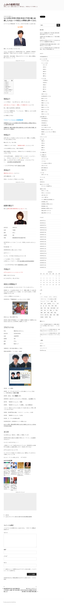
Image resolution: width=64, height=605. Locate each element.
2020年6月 (42, 239)
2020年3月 (42, 246)
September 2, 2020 (22, 264)
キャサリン (9, 516)
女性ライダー (44, 174)
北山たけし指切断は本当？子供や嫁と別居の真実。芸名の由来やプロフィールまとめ (27, 471)
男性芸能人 (43, 206)
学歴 (52, 305)
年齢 (48, 308)
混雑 (51, 310)
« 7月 (41, 289)
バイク (41, 172)
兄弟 (41, 303)
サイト (5, 562)
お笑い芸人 (43, 195)
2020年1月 (42, 251)
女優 (19, 516)
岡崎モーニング (44, 102)
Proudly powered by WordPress (9, 602)
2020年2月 (42, 248)
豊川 (44, 73)
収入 (17, 516)
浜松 (44, 87)
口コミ (53, 303)
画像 (41, 312)
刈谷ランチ (43, 94)
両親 (52, 301)
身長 (54, 314)
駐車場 (42, 317)
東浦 (44, 71)
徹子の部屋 (43, 167)
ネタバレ (55, 296)
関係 (31, 516)
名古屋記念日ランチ (45, 96)
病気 (45, 312)
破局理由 (26, 516)
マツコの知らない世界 (45, 163)
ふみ (11, 16)
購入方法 (46, 314)
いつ (41, 296)
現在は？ (7, 82)
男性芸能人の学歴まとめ (46, 208)
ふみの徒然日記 (12, 4)
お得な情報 (42, 116)
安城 (44, 69)
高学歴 (46, 317)
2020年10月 (42, 229)
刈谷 (44, 67)
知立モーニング (44, 109)
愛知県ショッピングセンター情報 (48, 131)
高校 (50, 317)
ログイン (41, 343)
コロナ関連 (42, 152)
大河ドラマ (43, 165)
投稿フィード (42, 345)
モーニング (43, 63)
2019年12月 (42, 253)
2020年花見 (43, 120)
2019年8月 (42, 262)
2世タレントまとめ (45, 192)
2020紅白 (43, 156)
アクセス (46, 296)
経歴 (51, 312)
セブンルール (44, 158)
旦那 (41, 310)
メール (5, 556)
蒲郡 (42, 147)
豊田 (44, 75)
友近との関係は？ (9, 89)
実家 (56, 305)
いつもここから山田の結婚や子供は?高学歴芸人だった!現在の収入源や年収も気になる (14, 471)
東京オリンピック (43, 184)
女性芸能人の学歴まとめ (46, 203)
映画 (42, 134)
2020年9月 (42, 232)
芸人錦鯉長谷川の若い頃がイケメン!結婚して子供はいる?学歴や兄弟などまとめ (7, 486)
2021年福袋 (43, 125)
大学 (57, 303)
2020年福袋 (43, 118)
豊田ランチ (43, 111)
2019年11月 (42, 255)
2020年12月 (42, 225)
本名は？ (7, 85)
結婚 (29, 516)
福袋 (48, 312)
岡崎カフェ (43, 100)
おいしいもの (42, 58)
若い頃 (42, 314)
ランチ (42, 78)
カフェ (41, 139)
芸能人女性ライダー (45, 210)
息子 (57, 308)
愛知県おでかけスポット (46, 129)
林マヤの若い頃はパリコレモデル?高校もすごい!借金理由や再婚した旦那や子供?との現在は (7, 472)
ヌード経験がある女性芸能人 (47, 199)
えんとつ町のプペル (45, 127)
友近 (15, 516)
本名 (22, 516)
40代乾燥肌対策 (43, 56)
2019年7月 (42, 265)
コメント (6, 532)
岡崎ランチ (43, 105)
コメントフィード (43, 348)
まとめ (6, 92)
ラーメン (41, 177)
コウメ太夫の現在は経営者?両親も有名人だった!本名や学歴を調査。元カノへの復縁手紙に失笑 (14, 487)
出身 (45, 303)
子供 (21, 516)
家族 (41, 308)
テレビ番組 (42, 154)
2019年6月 (42, 267)
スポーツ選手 (44, 197)
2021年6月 (42, 222)
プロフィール (8, 91)
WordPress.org (43, 350)
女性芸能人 (43, 201)
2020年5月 (42, 241)
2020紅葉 (43, 122)
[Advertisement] (20, 70)
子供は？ (7, 88)
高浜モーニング (44, 114)
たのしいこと (42, 136)
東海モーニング (44, 107)
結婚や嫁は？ (8, 86)
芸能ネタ (41, 188)
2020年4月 (42, 243)
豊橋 (44, 91)
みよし (44, 64)
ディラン (13, 516)
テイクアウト (44, 60)
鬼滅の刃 (43, 169)
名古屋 (44, 82)
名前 (5, 549)
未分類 (41, 181)
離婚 (57, 314)
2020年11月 (42, 227)
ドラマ (42, 161)
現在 (24, 516)
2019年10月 (42, 258)
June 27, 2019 (21, 165)
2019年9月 (42, 260)
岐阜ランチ (43, 98)
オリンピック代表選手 (45, 186)
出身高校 (49, 303)
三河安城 (44, 80)
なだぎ (7, 516)
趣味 (51, 314)
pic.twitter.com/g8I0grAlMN (14, 162)
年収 (45, 308)
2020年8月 (42, 234)
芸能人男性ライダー (45, 212)
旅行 (41, 179)
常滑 (42, 143)
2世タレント (43, 190)
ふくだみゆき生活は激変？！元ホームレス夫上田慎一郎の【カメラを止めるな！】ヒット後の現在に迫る (21, 472)
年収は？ (7, 83)
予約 (55, 301)
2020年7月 (42, 236)
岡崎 (42, 140)
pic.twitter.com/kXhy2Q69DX (27, 261)
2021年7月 (42, 220)
